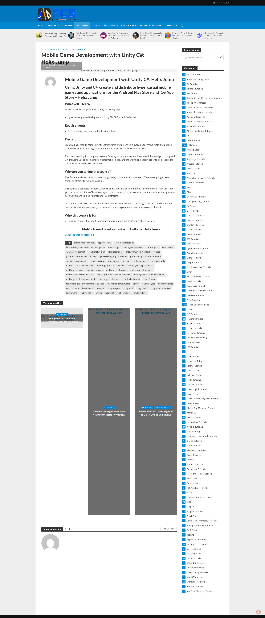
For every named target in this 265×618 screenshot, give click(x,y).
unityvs (99, 293)
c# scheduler (168, 247)
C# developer (114, 247)
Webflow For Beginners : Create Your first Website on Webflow (118, 35)
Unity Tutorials (76, 49)
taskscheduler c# (132, 279)
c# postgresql (153, 247)
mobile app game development (110, 265)
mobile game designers (116, 270)
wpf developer (124, 293)
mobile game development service (149, 274)
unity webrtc (71, 293)
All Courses (82, 25)
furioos (157, 252)
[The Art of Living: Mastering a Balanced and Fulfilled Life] (39, 35)
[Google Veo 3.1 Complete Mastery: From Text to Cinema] (71, 35)
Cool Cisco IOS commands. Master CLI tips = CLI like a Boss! (151, 35)
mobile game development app (80, 274)
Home (40, 25)
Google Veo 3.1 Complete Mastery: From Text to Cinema (86, 35)
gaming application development (105, 261)
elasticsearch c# (115, 252)
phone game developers (110, 279)
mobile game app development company (84, 270)
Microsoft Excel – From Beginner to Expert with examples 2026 (156, 413)
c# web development (75, 252)
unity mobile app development (79, 288)
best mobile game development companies (85, 247)
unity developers (165, 283)
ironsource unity (158, 261)
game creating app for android (113, 256)
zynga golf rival (140, 293)
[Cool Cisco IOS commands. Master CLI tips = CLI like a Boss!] (135, 35)
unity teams (142, 288)
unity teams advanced (160, 288)
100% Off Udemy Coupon (59, 25)
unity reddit (129, 288)
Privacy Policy (128, 25)
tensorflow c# (149, 279)
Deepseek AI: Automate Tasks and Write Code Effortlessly (214, 35)
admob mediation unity (84, 242)
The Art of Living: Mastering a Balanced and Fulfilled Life (55, 35)
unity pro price (114, 288)
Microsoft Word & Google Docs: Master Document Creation (182, 35)
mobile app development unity (79, 265)
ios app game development (135, 261)
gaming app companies (76, 261)
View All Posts (168, 529)
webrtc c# (109, 293)
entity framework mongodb (138, 252)
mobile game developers (141, 270)
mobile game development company (113, 274)
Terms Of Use (111, 25)
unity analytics (148, 283)
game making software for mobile (145, 256)
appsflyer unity (104, 242)
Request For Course (150, 25)
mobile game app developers (141, 265)
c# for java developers (134, 247)
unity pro (100, 288)
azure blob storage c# (124, 242)
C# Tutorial (61, 49)
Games (95, 25)
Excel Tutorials (163, 407)
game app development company (81, 256)
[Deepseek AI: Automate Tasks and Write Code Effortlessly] (200, 35)
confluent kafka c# (96, 252)
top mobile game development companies (85, 283)
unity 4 (136, 283)
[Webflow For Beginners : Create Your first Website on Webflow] (103, 35)
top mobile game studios (119, 283)
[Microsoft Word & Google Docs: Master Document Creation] (168, 35)
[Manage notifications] (258, 612)
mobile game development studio (81, 279)
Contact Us (171, 25)
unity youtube (86, 293)
